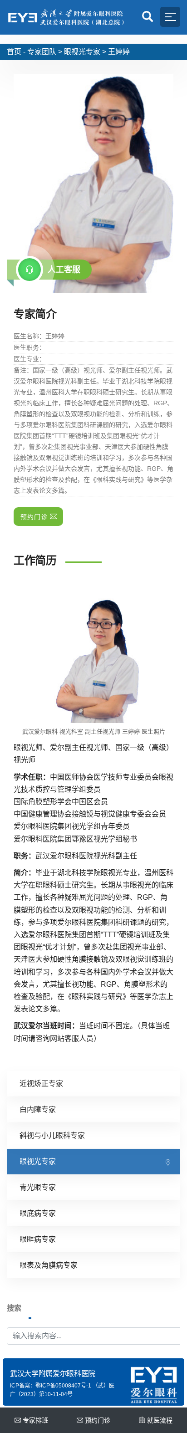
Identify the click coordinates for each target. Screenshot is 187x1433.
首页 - (16, 52)
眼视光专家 (82, 52)
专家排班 (35, 1420)
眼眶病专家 (38, 1239)
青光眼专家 (38, 1187)
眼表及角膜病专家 (49, 1265)
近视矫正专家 (41, 1083)
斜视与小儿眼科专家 (52, 1135)
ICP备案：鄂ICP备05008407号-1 (50, 1385)
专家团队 (41, 52)
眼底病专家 (38, 1213)
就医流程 (159, 1420)
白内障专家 (38, 1109)
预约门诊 (97, 1420)
